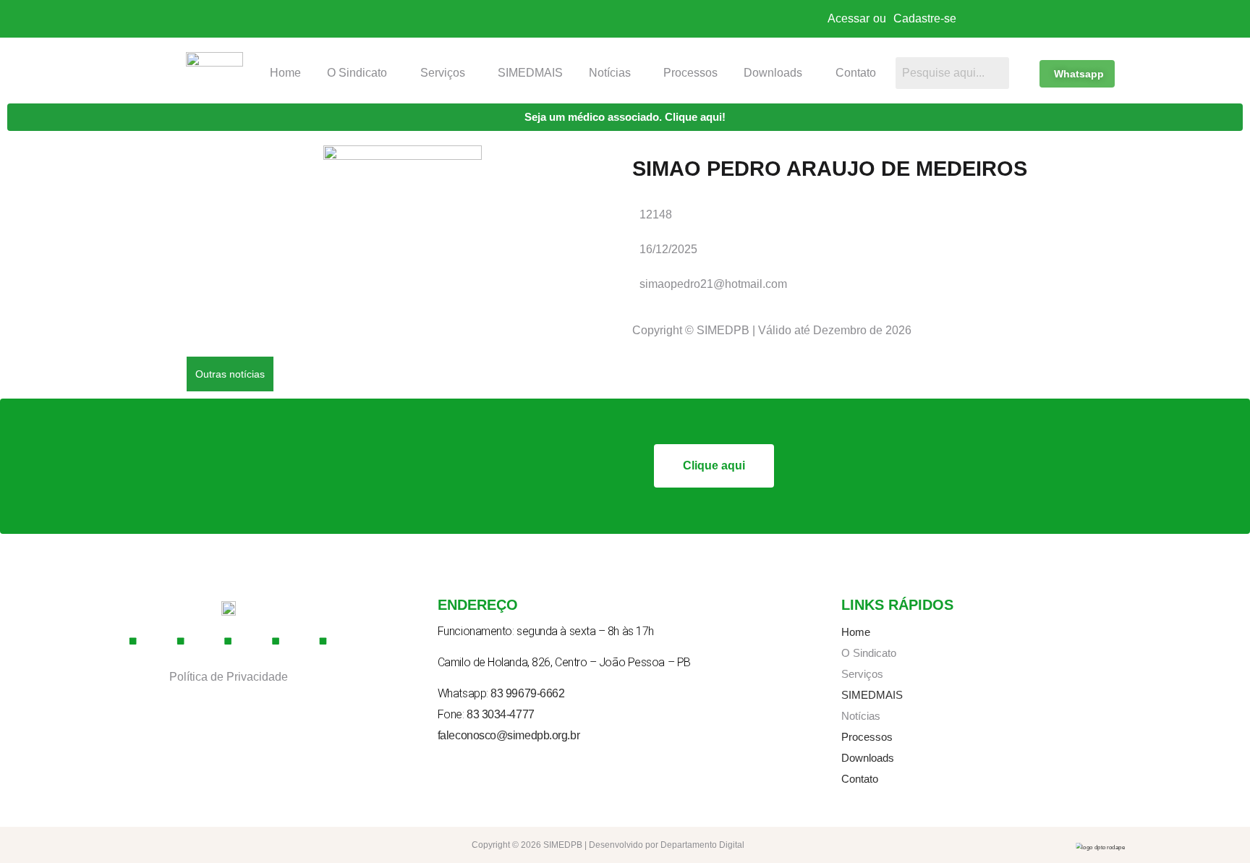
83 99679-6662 (527, 693)
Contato (856, 73)
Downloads (773, 73)
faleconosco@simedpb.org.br (508, 735)
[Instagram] (180, 641)
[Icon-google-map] (275, 641)
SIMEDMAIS (530, 73)
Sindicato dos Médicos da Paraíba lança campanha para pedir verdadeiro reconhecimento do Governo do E (558, 373)
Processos (690, 73)
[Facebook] (133, 641)
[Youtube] (228, 641)
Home (285, 73)
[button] (360, 73)
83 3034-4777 (501, 714)
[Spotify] (323, 641)
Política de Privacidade (228, 677)
